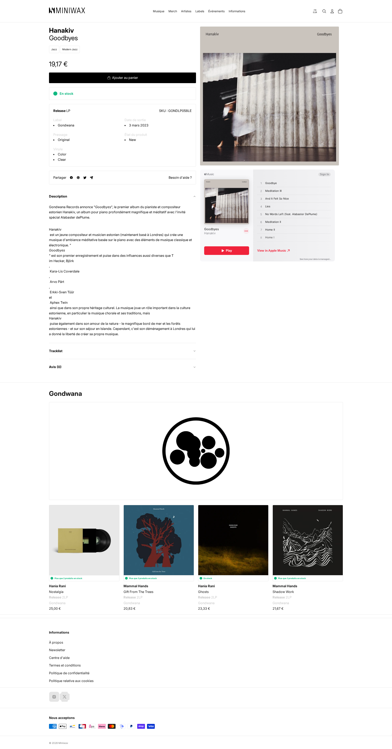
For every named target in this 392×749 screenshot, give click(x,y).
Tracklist (55, 351)
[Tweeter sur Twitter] (85, 177)
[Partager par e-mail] (91, 177)
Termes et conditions (65, 665)
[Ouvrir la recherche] (324, 11)
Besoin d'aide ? (180, 177)
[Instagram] (54, 697)
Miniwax (63, 743)
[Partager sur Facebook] (71, 177)
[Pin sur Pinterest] (78, 177)
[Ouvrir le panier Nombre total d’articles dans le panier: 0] (340, 11)
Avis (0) (55, 367)
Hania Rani (57, 586)
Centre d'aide (59, 658)
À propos (56, 642)
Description (58, 196)
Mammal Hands (136, 586)
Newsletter (57, 650)
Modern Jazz (70, 49)
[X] (64, 697)
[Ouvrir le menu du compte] (332, 11)
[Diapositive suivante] (337, 535)
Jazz (54, 49)
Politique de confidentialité (69, 673)
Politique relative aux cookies (71, 681)
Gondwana (66, 125)
